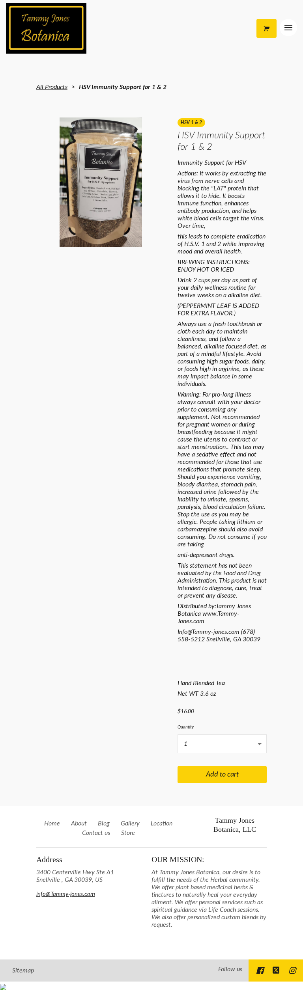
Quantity (186, 727)
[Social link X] (276, 970)
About (79, 823)
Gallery (130, 823)
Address (49, 859)
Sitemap (23, 970)
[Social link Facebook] (259, 970)
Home (52, 823)
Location (161, 823)
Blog (104, 823)
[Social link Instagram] (292, 970)
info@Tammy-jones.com (65, 894)
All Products (51, 87)
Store (128, 833)
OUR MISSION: (178, 859)
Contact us (96, 833)
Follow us (230, 969)
